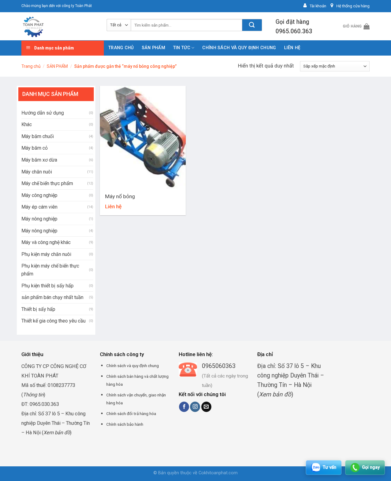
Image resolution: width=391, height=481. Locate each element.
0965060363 (219, 366)
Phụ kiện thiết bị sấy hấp (47, 286)
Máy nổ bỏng (120, 196)
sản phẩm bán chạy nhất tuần (52, 297)
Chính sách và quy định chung (239, 47)
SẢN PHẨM (153, 47)
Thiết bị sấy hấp (38, 309)
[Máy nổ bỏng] (143, 137)
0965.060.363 (294, 31)
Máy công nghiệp (39, 195)
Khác (26, 124)
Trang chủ (121, 47)
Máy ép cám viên (39, 207)
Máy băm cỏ (34, 148)
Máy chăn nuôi (36, 172)
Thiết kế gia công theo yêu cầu (53, 321)
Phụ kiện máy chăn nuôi (46, 254)
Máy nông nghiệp (39, 219)
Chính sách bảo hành (124, 424)
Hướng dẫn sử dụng (42, 113)
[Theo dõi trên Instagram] (195, 407)
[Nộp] (252, 25)
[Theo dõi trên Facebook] (184, 407)
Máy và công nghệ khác (46, 242)
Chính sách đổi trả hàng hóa (131, 413)
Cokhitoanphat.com (218, 473)
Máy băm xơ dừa (39, 160)
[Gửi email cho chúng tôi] (206, 407)
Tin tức (181, 47)
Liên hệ (292, 47)
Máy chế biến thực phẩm (47, 183)
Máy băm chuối (37, 136)
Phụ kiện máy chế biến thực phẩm (50, 270)
